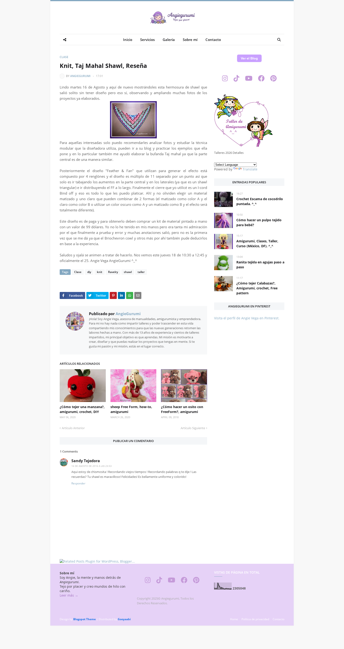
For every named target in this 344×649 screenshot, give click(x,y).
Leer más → (69, 595)
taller (141, 272)
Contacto (278, 619)
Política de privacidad (255, 619)
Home (234, 619)
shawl (128, 272)
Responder (78, 483)
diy (89, 272)
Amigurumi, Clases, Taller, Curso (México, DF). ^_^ (257, 243)
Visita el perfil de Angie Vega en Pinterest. (246, 318)
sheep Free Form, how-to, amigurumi (131, 409)
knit (99, 272)
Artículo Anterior (73, 428)
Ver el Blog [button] (249, 58)
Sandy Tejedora (85, 460)
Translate (250, 169)
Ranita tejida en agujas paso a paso (260, 264)
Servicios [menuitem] (147, 39)
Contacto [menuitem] (213, 39)
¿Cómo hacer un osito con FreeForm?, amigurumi (182, 409)
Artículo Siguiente (193, 428)
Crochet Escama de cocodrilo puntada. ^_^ (259, 201)
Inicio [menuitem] (127, 39)
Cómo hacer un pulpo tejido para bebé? (259, 222)
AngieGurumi (80, 76)
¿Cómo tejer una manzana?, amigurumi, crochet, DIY (82, 409)
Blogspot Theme (84, 619)
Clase (64, 57)
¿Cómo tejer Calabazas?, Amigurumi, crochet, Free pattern (257, 288)
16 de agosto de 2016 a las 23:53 (91, 466)
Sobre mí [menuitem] (190, 39)
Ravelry (113, 272)
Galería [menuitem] (169, 39)
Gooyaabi (124, 619)
